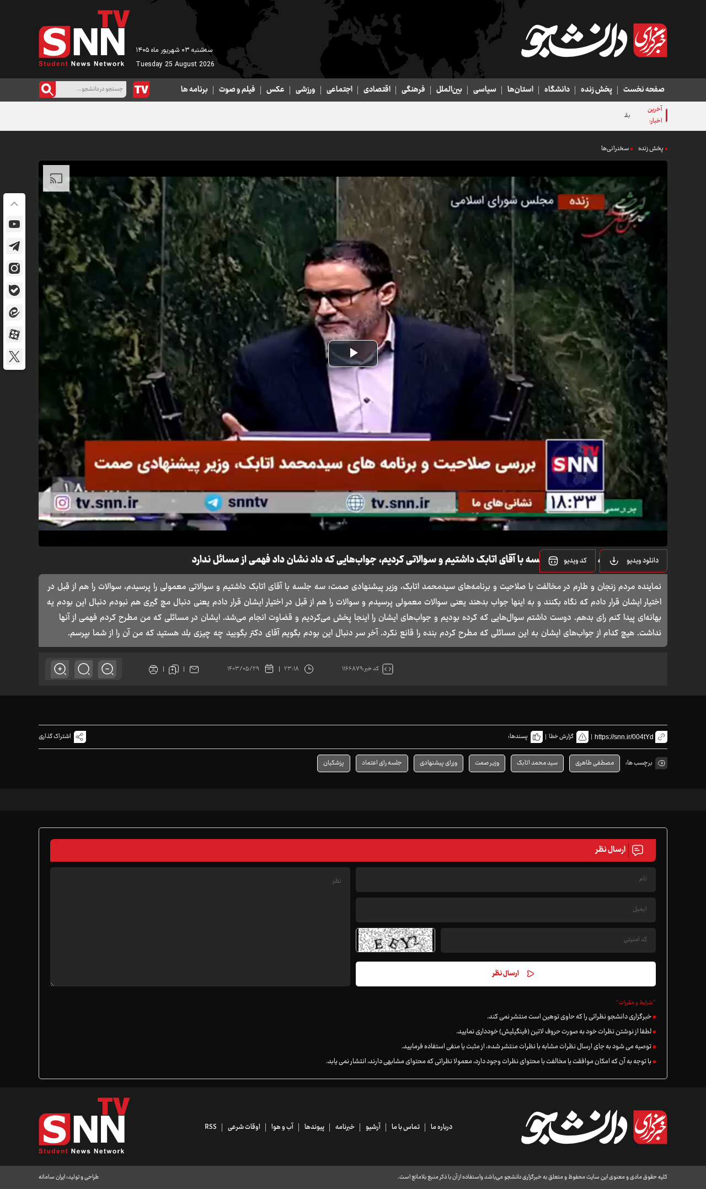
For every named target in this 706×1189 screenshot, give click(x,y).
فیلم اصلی (628, 589)
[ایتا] (14, 312)
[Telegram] (14, 246)
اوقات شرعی (244, 1127)
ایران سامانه (52, 1177)
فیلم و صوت (237, 90)
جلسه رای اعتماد (382, 763)
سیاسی (484, 90)
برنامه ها (194, 90)
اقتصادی (377, 90)
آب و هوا (282, 1127)
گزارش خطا (561, 736)
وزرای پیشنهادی (438, 763)
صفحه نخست (644, 90)
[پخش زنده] (141, 89)
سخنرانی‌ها (615, 149)
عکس (275, 90)
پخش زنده (596, 90)
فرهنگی (413, 90)
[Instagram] (14, 268)
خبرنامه (345, 1127)
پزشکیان (333, 763)
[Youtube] (14, 224)
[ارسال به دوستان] (194, 669)
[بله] (14, 290)
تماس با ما (406, 1127)
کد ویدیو (575, 561)
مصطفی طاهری (594, 763)
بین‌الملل (449, 90)
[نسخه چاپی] (153, 669)
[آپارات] (14, 334)
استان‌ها (520, 90)
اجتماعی (339, 90)
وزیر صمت (487, 763)
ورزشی (305, 90)
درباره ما (441, 1127)
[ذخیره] (173, 669)
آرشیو (373, 1127)
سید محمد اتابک (537, 763)
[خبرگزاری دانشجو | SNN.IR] (594, 40)
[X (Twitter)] (14, 356)
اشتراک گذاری (55, 736)
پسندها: (518, 736)
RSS (211, 1127)
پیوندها (314, 1127)
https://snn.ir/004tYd (624, 737)
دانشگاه (557, 90)
